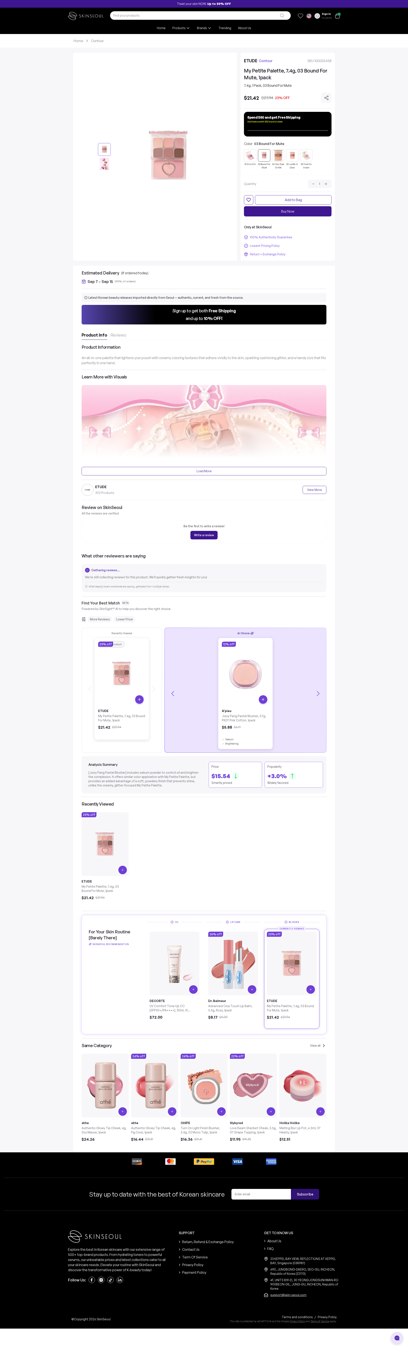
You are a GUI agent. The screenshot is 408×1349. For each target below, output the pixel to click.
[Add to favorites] (248, 200)
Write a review (204, 535)
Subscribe (305, 1194)
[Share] (326, 98)
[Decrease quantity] (313, 184)
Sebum (229, 739)
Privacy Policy (297, 1321)
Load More (204, 471)
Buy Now (287, 211)
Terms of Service (319, 1321)
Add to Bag (293, 200)
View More (314, 490)
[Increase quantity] (326, 184)
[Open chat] (397, 1338)
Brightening (232, 743)
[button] (204, 314)
